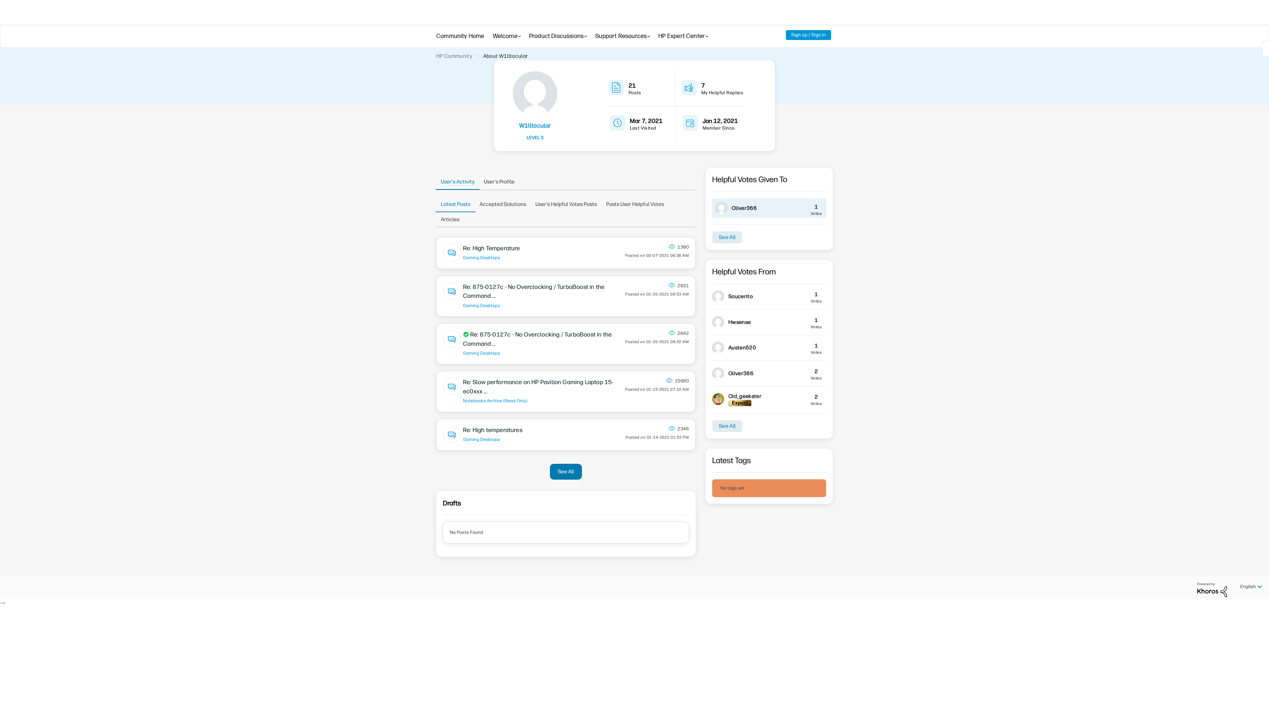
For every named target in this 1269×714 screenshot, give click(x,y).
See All (566, 471)
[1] (1265, 49)
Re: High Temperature (491, 248)
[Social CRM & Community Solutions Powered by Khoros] (1212, 589)
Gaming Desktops (481, 257)
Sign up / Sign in (808, 35)
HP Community (454, 56)
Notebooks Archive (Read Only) (495, 400)
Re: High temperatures (492, 430)
